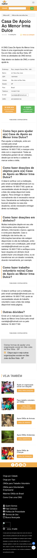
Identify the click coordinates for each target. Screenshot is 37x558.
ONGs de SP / (6, 15)
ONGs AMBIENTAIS (24, 439)
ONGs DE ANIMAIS (24, 422)
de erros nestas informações (9, 109)
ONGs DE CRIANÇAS (25, 456)
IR (32, 8)
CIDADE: (4, 8)
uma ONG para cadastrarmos (27, 109)
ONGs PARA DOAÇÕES (25, 391)
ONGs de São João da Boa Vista (20, 15)
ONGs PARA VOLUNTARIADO (26, 407)
